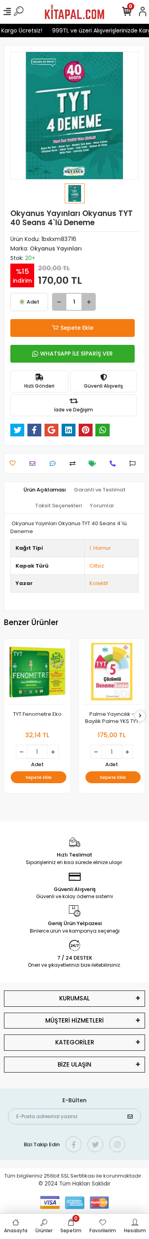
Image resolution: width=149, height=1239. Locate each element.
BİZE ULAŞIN (74, 1064)
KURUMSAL (74, 998)
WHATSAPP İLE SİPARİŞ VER (76, 354)
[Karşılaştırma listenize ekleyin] (74, 463)
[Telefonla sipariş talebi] (115, 463)
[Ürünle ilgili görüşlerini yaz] (55, 463)
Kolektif (98, 583)
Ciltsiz (96, 566)
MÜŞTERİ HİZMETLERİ (74, 1020)
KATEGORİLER (74, 1042)
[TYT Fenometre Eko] (37, 674)
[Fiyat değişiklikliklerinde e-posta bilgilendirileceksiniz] (94, 463)
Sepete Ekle (76, 328)
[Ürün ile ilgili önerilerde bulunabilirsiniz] (134, 463)
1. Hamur (100, 548)
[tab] (44, 490)
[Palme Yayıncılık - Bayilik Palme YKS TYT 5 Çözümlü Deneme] (112, 674)
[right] (140, 716)
